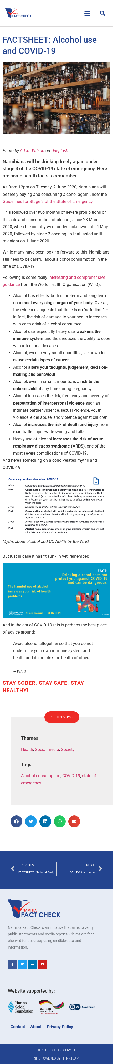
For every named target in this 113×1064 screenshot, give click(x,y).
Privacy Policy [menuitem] (60, 1026)
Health (27, 749)
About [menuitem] (36, 1026)
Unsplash (59, 150)
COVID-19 (71, 775)
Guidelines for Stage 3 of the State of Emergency (48, 201)
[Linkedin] (32, 964)
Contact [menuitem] (18, 1026)
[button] (88, 13)
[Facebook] (12, 964)
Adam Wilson (32, 150)
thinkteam (70, 1058)
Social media (47, 749)
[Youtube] (42, 964)
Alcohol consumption (40, 775)
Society (68, 749)
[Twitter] (22, 964)
